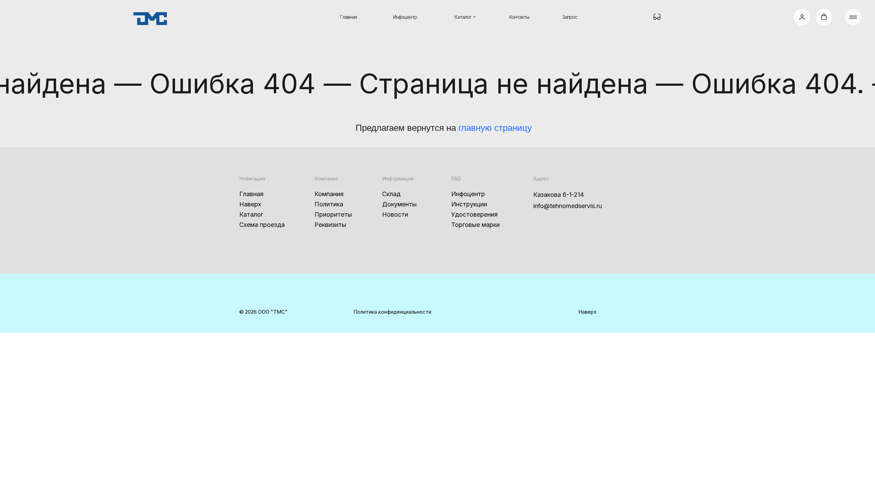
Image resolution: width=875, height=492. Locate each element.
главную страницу (495, 128)
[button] (802, 17)
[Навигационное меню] (853, 17)
